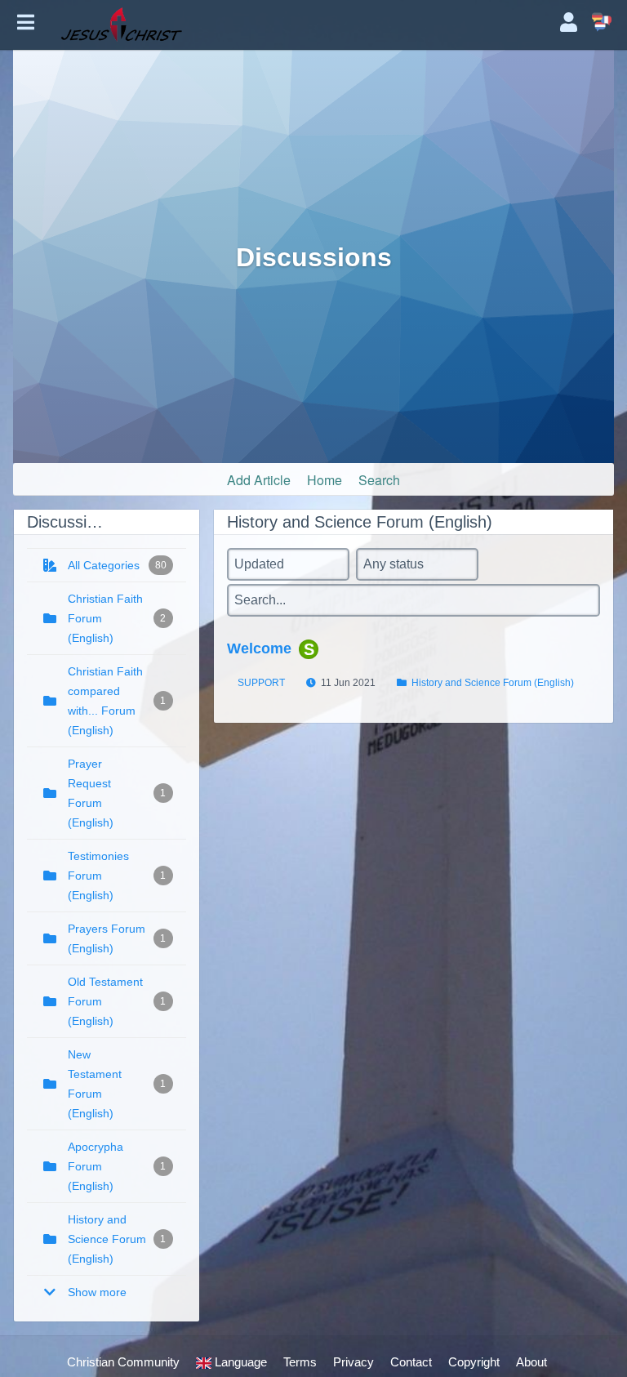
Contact (411, 1362)
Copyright (474, 1362)
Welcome (259, 648)
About (531, 1362)
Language (239, 1362)
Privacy (353, 1362)
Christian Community (123, 1362)
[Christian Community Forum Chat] (297, 24)
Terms (300, 1362)
